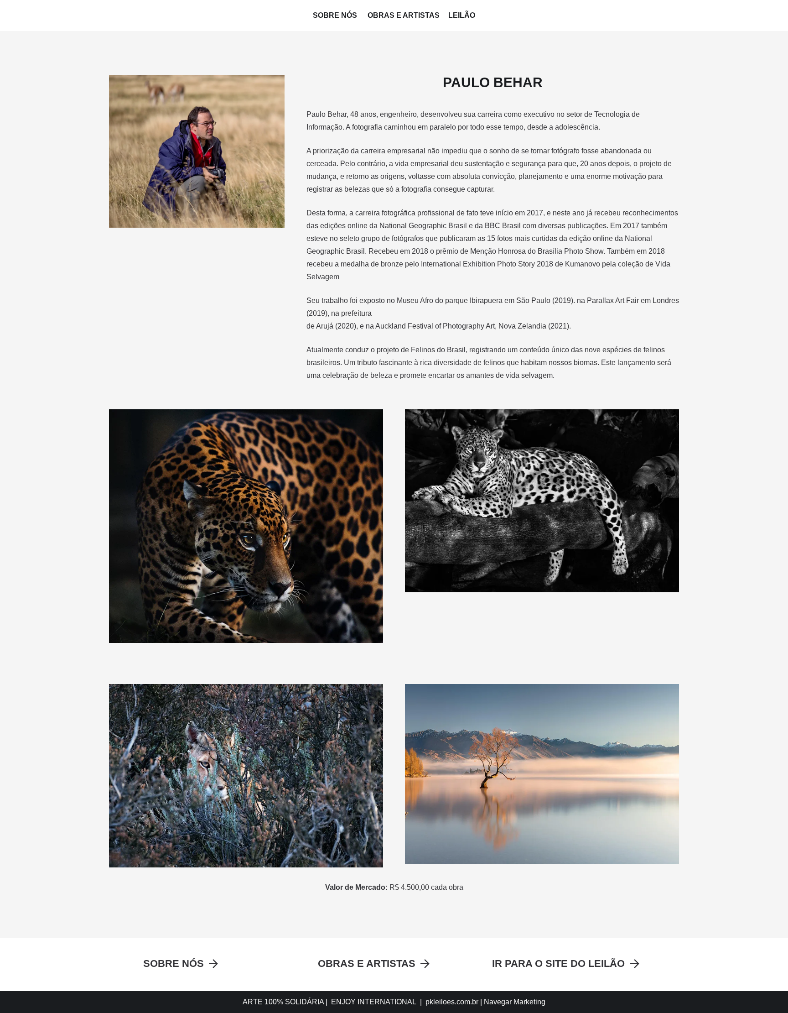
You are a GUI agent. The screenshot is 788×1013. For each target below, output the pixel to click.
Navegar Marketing (514, 1002)
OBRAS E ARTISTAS (404, 15)
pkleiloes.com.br (451, 1002)
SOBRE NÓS (336, 15)
